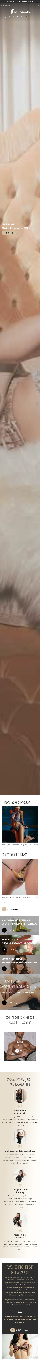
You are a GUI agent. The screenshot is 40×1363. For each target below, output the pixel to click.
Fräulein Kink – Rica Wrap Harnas (12, 845)
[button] (3, 827)
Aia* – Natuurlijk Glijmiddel (10, 897)
